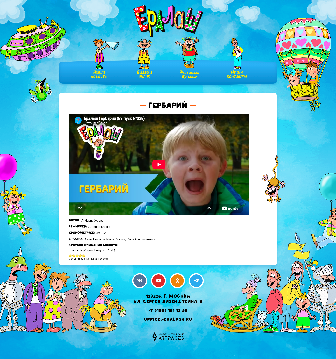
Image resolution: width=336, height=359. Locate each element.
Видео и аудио (144, 74)
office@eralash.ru (168, 320)
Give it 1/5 (70, 255)
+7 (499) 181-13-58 (168, 311)
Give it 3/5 (77, 255)
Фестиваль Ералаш (189, 74)
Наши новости (99, 74)
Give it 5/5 (83, 255)
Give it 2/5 (73, 255)
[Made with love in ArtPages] (168, 336)
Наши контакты (237, 74)
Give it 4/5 (80, 255)
